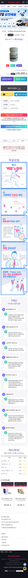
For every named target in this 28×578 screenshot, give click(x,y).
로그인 (26, 2)
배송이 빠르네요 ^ (5, 537)
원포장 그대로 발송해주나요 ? (7, 525)
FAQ (14, 140)
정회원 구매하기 (21, 79)
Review (22, 140)
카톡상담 (9, 94)
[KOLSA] (6, 571)
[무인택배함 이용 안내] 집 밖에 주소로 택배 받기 (17, 31)
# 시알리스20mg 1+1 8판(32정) (20, 498)
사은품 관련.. (4, 542)
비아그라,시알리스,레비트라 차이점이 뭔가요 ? (10, 522)
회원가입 (23, 2)
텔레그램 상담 (22, 94)
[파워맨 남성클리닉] (14, 556)
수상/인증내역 (19, 571)
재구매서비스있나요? (6, 545)
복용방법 (5, 140)
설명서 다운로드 (12, 88)
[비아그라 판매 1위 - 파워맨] (14, 2)
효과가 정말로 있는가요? (6, 519)
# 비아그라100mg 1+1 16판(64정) (7, 498)
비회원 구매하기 (7, 79)
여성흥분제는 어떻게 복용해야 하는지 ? (9, 527)
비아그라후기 (4, 539)
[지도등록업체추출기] (7, 491)
